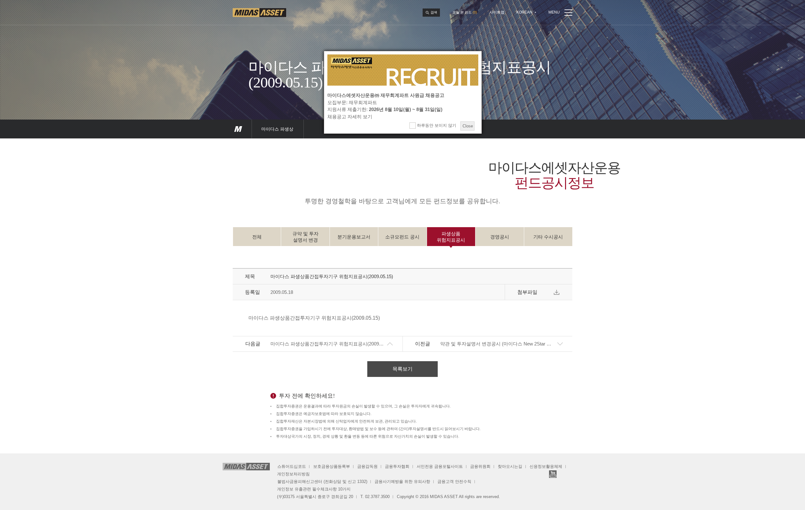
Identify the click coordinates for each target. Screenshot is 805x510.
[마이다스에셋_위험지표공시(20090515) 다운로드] (556, 292)
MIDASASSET (238, 129)
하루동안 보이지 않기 (436, 125)
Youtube (553, 474)
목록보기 (402, 369)
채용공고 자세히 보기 (349, 116)
